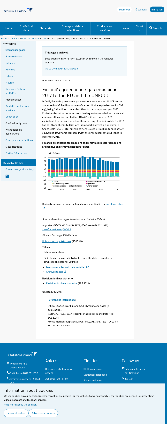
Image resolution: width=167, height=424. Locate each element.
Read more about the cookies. (20, 404)
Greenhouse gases (30, 38)
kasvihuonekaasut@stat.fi (56, 229)
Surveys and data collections (72, 28)
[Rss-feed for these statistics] (20, 177)
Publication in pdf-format (56, 241)
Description (12, 116)
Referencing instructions (62, 299)
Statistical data (26, 28)
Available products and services (18, 107)
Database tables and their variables (66, 267)
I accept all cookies (16, 413)
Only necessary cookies (43, 413)
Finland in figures (93, 380)
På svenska (141, 9)
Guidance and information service (59, 370)
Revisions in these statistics (16, 90)
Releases (10, 62)
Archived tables (54, 271)
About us (139, 28)
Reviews (10, 69)
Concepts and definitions (19, 140)
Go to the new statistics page (61, 68)
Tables (9, 75)
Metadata (46, 28)
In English (157, 9)
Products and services (105, 28)
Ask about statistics (56, 378)
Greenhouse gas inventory (20, 169)
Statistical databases (95, 374)
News (125, 28)
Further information (16, 153)
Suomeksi (124, 9)
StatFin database (93, 368)
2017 (43, 38)
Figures (10, 82)
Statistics (14, 38)
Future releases (14, 56)
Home (9, 28)
